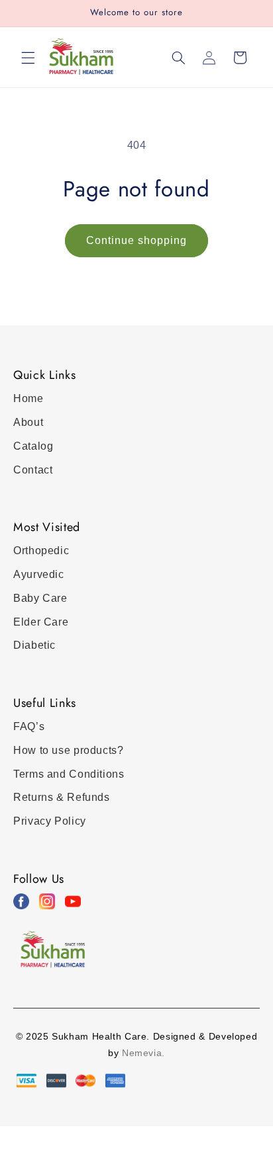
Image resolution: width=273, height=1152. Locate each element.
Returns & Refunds (61, 797)
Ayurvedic (38, 574)
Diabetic (34, 645)
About (28, 422)
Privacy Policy (49, 821)
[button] (28, 57)
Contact (32, 469)
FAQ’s (28, 726)
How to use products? (68, 750)
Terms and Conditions (69, 774)
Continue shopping (137, 240)
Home (28, 398)
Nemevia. (143, 1053)
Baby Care (40, 598)
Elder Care (40, 622)
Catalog (33, 446)
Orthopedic (41, 550)
